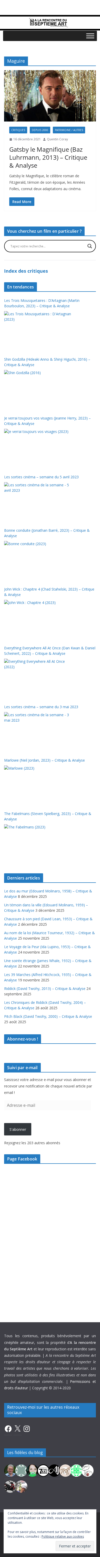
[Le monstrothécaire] (87, 1470)
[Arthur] (65, 1470)
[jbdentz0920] (76, 1470)
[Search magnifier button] (89, 246)
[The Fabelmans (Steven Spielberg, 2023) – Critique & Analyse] (38, 843)
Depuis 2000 (40, 130)
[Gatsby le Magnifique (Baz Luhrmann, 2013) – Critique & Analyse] (50, 96)
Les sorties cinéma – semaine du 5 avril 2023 (41, 476)
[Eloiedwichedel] (10, 1486)
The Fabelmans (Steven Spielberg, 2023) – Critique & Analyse (47, 816)
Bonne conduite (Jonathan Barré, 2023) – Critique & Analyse (47, 533)
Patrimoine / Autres (69, 130)
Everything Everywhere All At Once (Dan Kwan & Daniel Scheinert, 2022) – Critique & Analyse (49, 651)
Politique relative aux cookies (63, 1536)
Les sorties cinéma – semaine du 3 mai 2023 (41, 706)
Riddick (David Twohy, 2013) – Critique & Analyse (44, 988)
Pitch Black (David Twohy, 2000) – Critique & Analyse (48, 1016)
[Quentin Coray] (43, 1470)
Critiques (18, 130)
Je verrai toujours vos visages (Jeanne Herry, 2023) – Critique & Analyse (47, 421)
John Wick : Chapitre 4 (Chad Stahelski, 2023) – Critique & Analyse (49, 592)
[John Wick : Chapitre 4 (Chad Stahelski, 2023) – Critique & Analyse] (38, 619)
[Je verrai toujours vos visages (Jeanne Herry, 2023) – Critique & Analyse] (38, 448)
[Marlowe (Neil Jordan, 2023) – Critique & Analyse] (38, 784)
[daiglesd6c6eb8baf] (21, 1470)
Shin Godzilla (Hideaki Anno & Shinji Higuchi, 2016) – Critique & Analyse (47, 362)
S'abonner (17, 1129)
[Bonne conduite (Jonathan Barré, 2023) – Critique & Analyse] (38, 560)
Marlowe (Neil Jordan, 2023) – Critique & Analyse (44, 760)
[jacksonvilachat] (54, 1470)
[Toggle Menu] (90, 35)
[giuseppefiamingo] (10, 1470)
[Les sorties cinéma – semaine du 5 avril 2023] (38, 501)
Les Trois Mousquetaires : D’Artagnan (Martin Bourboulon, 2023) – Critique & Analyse (41, 303)
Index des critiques (26, 271)
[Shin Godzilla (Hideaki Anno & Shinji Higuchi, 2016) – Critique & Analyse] (38, 389)
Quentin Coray (57, 139)
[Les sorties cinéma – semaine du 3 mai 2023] (38, 731)
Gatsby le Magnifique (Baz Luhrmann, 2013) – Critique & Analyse (48, 157)
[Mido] (32, 1470)
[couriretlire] (21, 1486)
